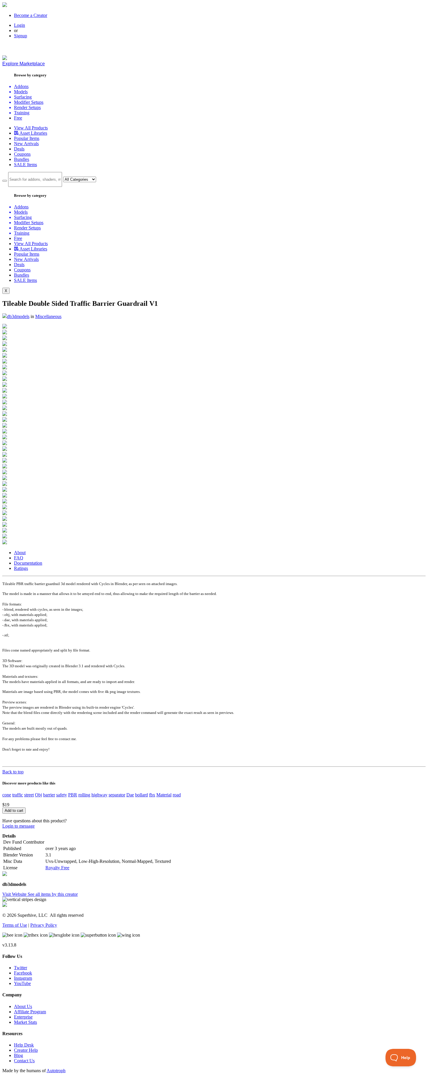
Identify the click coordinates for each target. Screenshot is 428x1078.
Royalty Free (57, 867)
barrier (49, 794)
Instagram (23, 978)
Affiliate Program (30, 1011)
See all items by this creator (53, 894)
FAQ (18, 557)
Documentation (28, 563)
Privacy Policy (43, 925)
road (177, 794)
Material (163, 794)
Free (18, 117)
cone (6, 794)
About (20, 552)
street (29, 794)
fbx (152, 794)
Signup (20, 35)
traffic (17, 794)
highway (99, 794)
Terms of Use (14, 925)
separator (117, 794)
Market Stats (25, 1022)
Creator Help (26, 1050)
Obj (38, 794)
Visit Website (15, 894)
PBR (72, 794)
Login (19, 25)
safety (61, 794)
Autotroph (56, 1070)
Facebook (23, 972)
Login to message (18, 826)
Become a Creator (30, 15)
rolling (84, 794)
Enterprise (23, 1016)
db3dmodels (18, 316)
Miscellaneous (48, 316)
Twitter (20, 967)
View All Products (31, 127)
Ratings (21, 568)
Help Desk (24, 1044)
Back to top (13, 771)
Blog (18, 1055)
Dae (130, 794)
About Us (23, 1006)
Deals (19, 148)
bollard (141, 794)
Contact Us (24, 1060)
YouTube (22, 983)
